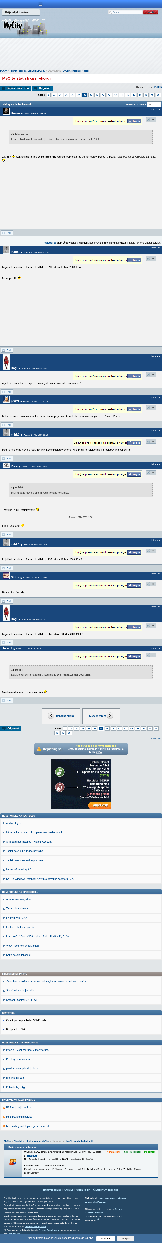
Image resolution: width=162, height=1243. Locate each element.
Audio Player (13, 823)
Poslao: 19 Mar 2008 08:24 (28, 649)
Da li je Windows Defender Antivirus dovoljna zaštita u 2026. (40, 878)
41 (103, 95)
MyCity (3, 71)
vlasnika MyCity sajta (35, 1226)
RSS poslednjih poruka (19, 1116)
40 (97, 95)
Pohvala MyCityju (16, 1087)
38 (85, 95)
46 (134, 95)
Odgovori (45, 88)
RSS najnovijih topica (18, 1107)
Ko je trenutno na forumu (22, 1147)
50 (158, 95)
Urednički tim (83, 1190)
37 (78, 95)
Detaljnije (32, 1155)
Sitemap (68, 1190)
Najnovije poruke (52, 1190)
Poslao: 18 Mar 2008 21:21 (34, 619)
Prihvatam (105, 1238)
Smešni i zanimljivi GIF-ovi (21, 999)
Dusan (15, 113)
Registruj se (49, 242)
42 (109, 95)
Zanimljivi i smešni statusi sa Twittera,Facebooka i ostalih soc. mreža (46, 981)
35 (66, 95)
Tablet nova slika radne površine (24, 850)
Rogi (14, 368)
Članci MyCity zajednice (105, 1190)
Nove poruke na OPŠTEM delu (20, 892)
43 (115, 95)
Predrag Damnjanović (49, 1230)
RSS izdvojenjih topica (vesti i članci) (27, 1126)
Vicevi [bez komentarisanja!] (22, 945)
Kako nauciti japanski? (19, 955)
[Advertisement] (81, 54)
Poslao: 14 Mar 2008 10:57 (35, 401)
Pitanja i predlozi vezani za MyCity (27, 71)
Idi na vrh (157, 738)
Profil (9, 233)
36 (72, 95)
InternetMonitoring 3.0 (18, 869)
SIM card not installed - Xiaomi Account (29, 841)
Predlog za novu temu (18, 1059)
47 (140, 95)
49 (152, 95)
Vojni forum (109, 1198)
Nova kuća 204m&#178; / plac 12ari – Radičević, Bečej (37, 936)
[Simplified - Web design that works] (98, 1219)
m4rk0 (15, 252)
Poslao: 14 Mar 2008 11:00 (36, 435)
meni (40, 4)
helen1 (7, 648)
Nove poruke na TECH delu (18, 816)
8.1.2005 (158, 87)
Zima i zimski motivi (17, 908)
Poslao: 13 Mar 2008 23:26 (34, 368)
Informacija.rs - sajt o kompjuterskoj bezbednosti (34, 832)
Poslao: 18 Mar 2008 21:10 (35, 578)
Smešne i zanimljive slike (20, 990)
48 (146, 95)
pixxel (15, 401)
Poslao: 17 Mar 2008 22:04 (34, 466)
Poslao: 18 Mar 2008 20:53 (36, 545)
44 (121, 95)
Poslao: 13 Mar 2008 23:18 (36, 252)
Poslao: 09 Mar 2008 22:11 (36, 113)
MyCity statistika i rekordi (76, 71)
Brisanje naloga (15, 1077)
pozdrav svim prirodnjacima (22, 1068)
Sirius (15, 577)
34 (60, 95)
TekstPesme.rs (99, 1202)
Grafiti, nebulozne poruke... (21, 927)
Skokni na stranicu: (136, 104)
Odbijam (125, 1238)
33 (54, 95)
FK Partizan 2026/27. (18, 917)
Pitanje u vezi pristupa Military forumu (27, 1049)
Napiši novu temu (18, 88)
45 (127, 95)
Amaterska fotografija (18, 899)
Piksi (14, 466)
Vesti (100, 1198)
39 (91, 95)
